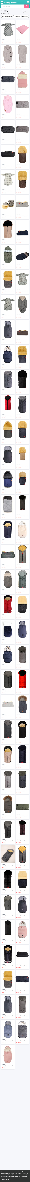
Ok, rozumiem (5, 1179)
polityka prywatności (21, 1176)
